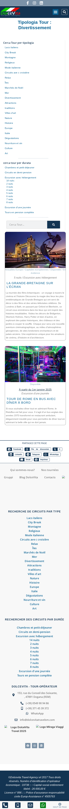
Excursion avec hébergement (40, 277)
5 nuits (18, 277)
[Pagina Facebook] (28, 3)
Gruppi (8, 477)
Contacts (50, 477)
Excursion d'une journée (35, 393)
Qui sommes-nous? (22, 470)
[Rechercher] (53, 224)
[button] (55, 12)
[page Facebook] (27, 745)
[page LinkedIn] (41, 745)
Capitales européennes (36, 269)
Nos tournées (50, 470)
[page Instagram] (35, 3)
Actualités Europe (14, 269)
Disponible (55, 269)
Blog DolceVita (28, 477)
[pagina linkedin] (41, 3)
